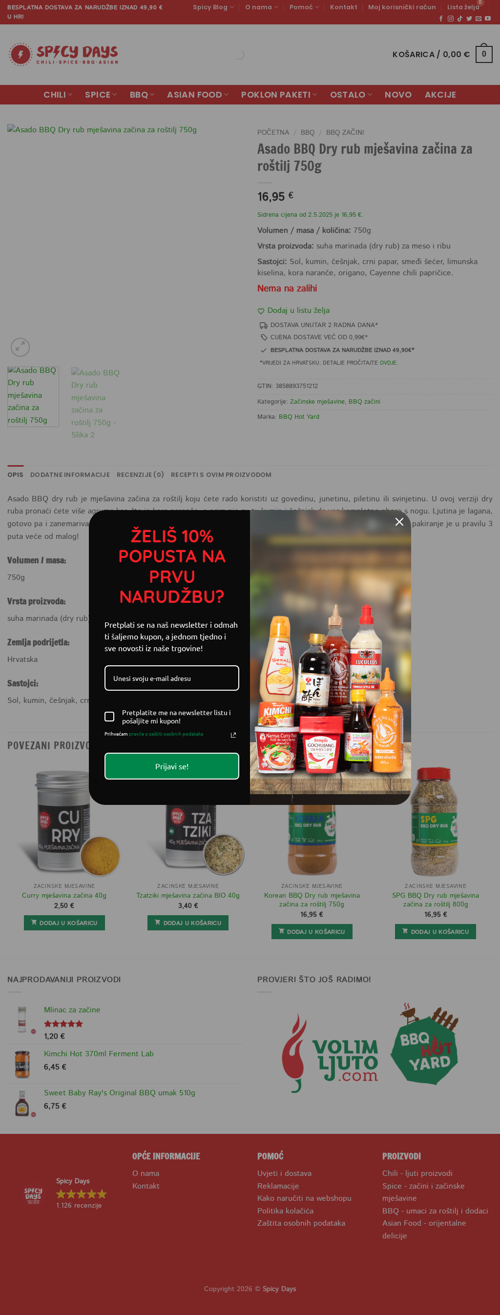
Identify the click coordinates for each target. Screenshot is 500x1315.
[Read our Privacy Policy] (233, 735)
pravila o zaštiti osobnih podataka (166, 733)
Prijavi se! (171, 766)
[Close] (399, 522)
